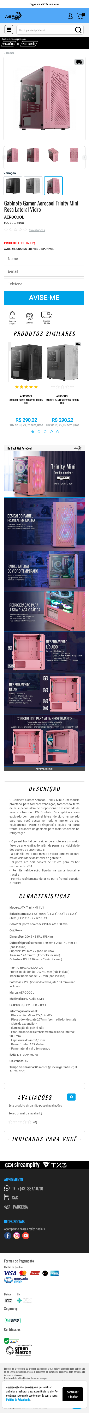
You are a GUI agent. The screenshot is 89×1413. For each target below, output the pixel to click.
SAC (15, 1197)
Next (84, 157)
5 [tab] (55, 432)
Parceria (20, 1207)
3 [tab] (43, 432)
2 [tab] (37, 432)
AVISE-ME (44, 298)
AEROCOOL (14, 217)
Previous (4, 157)
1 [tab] (31, 432)
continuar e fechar (72, 1394)
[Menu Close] (9, 29)
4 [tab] (49, 432)
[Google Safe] (12, 1340)
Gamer (10, 53)
